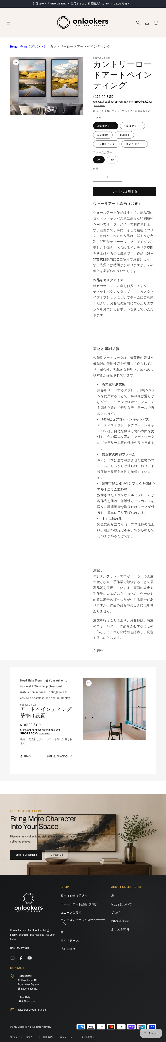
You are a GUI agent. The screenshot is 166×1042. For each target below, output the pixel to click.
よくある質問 (120, 929)
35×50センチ (105, 126)
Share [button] (27, 756)
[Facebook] (21, 958)
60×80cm (124, 135)
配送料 (105, 111)
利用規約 (48, 1037)
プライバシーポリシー (23, 1037)
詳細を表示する (57, 756)
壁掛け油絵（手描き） (75, 896)
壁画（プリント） (33, 46)
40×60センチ (132, 126)
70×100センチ (106, 144)
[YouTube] (29, 958)
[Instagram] (12, 958)
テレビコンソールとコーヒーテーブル (83, 922)
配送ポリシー (90, 1037)
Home (13, 46)
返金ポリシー (68, 1037)
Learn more (99, 105)
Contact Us (57, 854)
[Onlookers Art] (28, 903)
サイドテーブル (71, 940)
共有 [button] (100, 650)
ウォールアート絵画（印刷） (80, 904)
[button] (8, 22)
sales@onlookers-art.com (32, 1009)
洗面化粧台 (68, 949)
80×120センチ (135, 144)
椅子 (64, 932)
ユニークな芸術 (71, 912)
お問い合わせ (120, 921)
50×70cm (102, 135)
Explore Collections (26, 854)
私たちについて (121, 904)
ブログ (115, 912)
